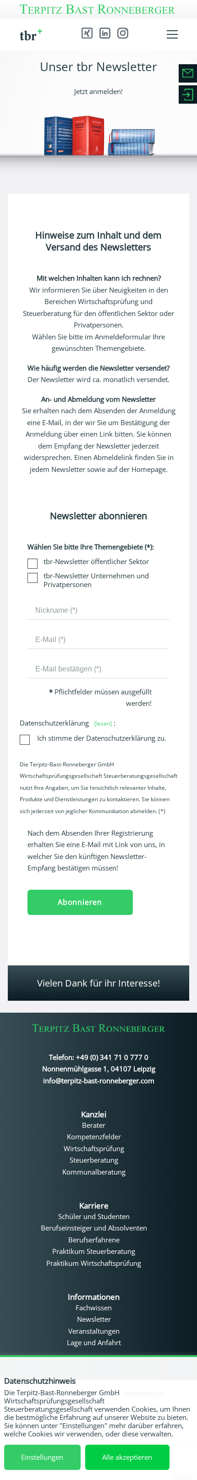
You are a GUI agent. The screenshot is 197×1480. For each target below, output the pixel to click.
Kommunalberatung (94, 1171)
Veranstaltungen (94, 1331)
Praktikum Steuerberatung (93, 1251)
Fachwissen (94, 1307)
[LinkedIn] (104, 33)
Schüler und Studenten (94, 1216)
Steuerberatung (94, 1159)
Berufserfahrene (94, 1239)
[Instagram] (122, 33)
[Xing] (87, 33)
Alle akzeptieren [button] (127, 1457)
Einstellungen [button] (42, 1457)
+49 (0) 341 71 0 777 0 (112, 1057)
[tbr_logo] (36, 34)
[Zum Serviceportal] (188, 94)
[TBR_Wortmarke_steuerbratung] (99, 9)
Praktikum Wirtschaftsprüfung (93, 1263)
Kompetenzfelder (94, 1136)
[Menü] (172, 34)
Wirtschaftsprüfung (94, 1148)
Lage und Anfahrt (94, 1342)
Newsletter (94, 1319)
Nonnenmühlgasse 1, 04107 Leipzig (98, 1068)
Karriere (94, 1205)
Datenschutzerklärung (66, 722)
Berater (93, 1125)
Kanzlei (93, 1114)
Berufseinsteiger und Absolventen (94, 1227)
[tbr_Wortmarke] (98, 1030)
